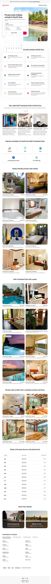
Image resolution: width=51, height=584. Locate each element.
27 (13, 48)
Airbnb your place (43, 5)
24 (6, 48)
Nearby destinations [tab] (6, 537)
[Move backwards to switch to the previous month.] (6, 32)
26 (11, 48)
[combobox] (16, 25)
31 (6, 50)
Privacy (23, 581)
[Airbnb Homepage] (5, 5)
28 (16, 48)
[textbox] (10, 29)
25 (9, 48)
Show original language (35, 1)
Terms (27, 581)
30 (21, 48)
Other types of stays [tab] (17, 537)
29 (18, 48)
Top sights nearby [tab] (27, 537)
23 (21, 45)
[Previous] (23, 111)
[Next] (27, 111)
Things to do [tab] (35, 537)
